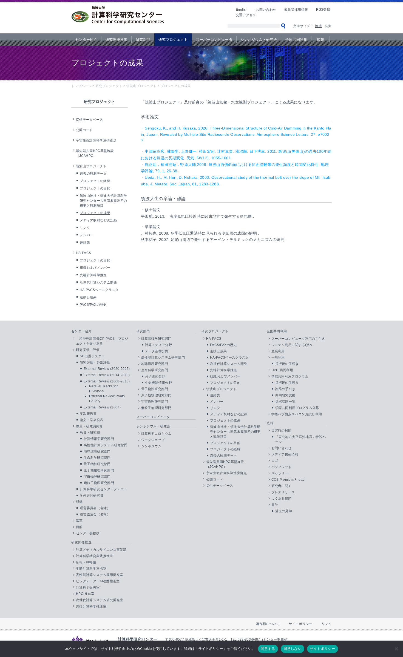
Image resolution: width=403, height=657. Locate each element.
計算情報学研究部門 (99, 439)
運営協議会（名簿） (95, 514)
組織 (79, 502)
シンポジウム (151, 446)
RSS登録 (323, 9)
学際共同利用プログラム (290, 376)
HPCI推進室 (85, 594)
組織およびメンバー (95, 268)
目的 (79, 527)
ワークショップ (153, 440)
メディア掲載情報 (285, 454)
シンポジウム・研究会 (259, 40)
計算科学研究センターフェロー (103, 489)
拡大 (328, 26)
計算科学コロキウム (156, 434)
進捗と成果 (88, 297)
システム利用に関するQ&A (291, 345)
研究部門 (143, 40)
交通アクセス (246, 15)
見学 (274, 505)
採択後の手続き (287, 364)
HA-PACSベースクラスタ (99, 290)
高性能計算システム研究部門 (105, 445)
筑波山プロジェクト (91, 166)
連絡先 (85, 242)
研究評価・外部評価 (95, 362)
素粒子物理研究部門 (99, 483)
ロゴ (274, 461)
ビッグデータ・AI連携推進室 (98, 581)
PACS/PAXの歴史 (93, 305)
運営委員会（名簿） (95, 508)
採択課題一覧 (285, 402)
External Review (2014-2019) (107, 375)
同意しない (292, 648)
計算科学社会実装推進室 (94, 556)
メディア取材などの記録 (98, 220)
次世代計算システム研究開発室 (99, 600)
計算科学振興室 (88, 587)
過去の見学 (283, 511)
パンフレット (281, 467)
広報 (320, 40)
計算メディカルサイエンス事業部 (101, 550)
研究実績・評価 (88, 350)
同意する (268, 648)
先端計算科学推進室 (91, 606)
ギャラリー (279, 473)
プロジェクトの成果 (95, 213)
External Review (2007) (102, 407)
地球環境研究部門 (97, 451)
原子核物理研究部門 (99, 470)
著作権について (268, 624)
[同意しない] (396, 649)
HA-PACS (83, 253)
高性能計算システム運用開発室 (99, 575)
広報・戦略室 (86, 562)
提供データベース (89, 120)
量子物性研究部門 (97, 464)
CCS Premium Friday (288, 480)
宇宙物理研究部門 (97, 477)
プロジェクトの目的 (95, 188)
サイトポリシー (300, 624)
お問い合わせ (266, 9)
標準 (318, 26)
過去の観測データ (93, 173)
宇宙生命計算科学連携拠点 (96, 140)
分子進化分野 (155, 376)
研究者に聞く (281, 486)
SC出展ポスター (92, 356)
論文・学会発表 (91, 420)
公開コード (84, 130)
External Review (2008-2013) (107, 381)
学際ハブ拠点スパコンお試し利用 (296, 414)
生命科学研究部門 (97, 458)
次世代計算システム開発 (98, 282)
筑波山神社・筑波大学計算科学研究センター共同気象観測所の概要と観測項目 (103, 201)
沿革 (79, 521)
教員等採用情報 (296, 9)
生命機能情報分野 (158, 383)
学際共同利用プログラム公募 (297, 408)
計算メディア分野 (158, 345)
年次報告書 (88, 414)
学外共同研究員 (91, 495)
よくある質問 (281, 498)
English (242, 9)
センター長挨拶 (88, 533)
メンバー (86, 235)
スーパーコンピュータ (214, 40)
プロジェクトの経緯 (95, 181)
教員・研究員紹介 (89, 426)
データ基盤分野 (157, 351)
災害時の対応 (281, 431)
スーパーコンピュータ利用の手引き (298, 339)
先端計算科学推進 (93, 275)
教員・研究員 (90, 432)
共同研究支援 (285, 395)
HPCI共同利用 (282, 370)
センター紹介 (86, 40)
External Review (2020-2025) (107, 369)
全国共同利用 (296, 40)
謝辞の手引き (285, 389)
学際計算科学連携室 (91, 568)
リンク (85, 228)
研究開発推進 (116, 40)
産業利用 (278, 351)
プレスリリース (283, 492)
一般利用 (278, 357)
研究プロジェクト (173, 40)
